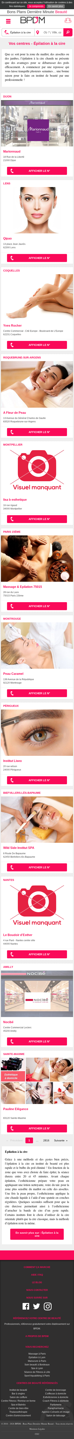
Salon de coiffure (18, 1397)
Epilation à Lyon (37, 1357)
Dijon (7, 96)
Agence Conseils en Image (56, 1412)
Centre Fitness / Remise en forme (18, 1401)
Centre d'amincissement (18, 1415)
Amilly (8, 966)
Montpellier (12, 444)
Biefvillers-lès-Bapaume (22, 792)
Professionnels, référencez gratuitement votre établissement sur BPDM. (37, 1323)
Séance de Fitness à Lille (37, 1372)
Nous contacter (37, 1290)
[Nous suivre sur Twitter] (36, 1308)
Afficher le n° (39, 170)
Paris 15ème (11, 531)
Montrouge (12, 618)
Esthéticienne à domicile (55, 1397)
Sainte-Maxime (13, 1054)
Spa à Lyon (37, 1368)
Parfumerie (55, 1404)
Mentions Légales (37, 1428)
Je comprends (36, 6)
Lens (6, 183)
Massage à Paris (37, 1353)
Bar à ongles (18, 1393)
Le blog (37, 1282)
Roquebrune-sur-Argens (22, 357)
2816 (46, 1140)
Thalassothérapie (18, 1412)
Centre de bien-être (18, 1408)
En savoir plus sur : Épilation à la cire (37, 1234)
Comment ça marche (37, 1267)
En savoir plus (55, 6)
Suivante (59, 1140)
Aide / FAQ (37, 1274)
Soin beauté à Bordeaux (37, 1364)
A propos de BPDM (37, 1336)
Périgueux (11, 705)
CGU (37, 1434)
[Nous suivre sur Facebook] (26, 1308)
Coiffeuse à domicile (55, 1393)
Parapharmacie (56, 1408)
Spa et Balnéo (18, 1404)
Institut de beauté (18, 1390)
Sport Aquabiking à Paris (37, 1375)
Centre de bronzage (55, 1390)
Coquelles (11, 270)
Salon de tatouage (55, 1415)
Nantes (8, 879)
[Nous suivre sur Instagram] (47, 1308)
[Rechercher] (67, 32)
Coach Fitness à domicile (56, 1401)
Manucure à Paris (37, 1361)
